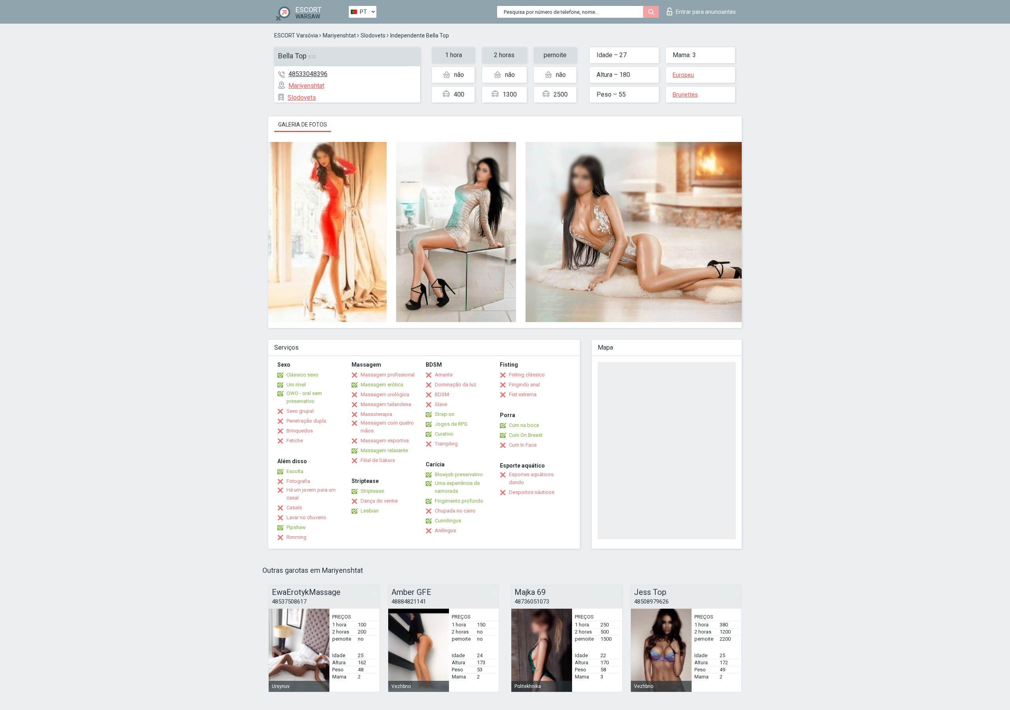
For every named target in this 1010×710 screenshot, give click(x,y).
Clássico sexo (302, 375)
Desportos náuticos (531, 492)
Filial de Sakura (378, 460)
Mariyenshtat (339, 35)
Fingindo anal (524, 385)
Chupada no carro (455, 511)
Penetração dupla (306, 421)
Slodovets (373, 35)
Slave (441, 404)
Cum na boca (524, 425)
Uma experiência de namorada (457, 487)
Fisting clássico (527, 375)
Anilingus (445, 530)
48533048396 (307, 74)
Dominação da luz (455, 385)
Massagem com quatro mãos (387, 427)
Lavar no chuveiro (306, 517)
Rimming (296, 537)
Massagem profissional (388, 375)
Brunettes (685, 94)
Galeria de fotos (302, 124)
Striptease (372, 491)
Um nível (296, 385)
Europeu (683, 74)
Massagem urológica (385, 394)
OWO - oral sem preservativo (304, 397)
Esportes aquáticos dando (531, 478)
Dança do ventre (379, 501)
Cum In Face (523, 445)
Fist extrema (523, 394)
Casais (294, 508)
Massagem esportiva (385, 441)
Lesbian (370, 511)
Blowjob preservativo (459, 474)
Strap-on (444, 414)
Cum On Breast (525, 435)
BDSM (442, 394)
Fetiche (294, 441)
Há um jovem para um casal (311, 494)
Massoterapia (376, 414)
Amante (444, 375)
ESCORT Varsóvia (296, 35)
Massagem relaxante (384, 450)
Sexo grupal (300, 411)
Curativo (444, 434)
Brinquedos (299, 431)
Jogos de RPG (451, 424)
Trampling (446, 444)
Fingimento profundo (459, 501)
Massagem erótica (382, 385)
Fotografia (298, 481)
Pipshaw (296, 527)
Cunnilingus (448, 521)
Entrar (706, 12)
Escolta (294, 471)
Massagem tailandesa (386, 404)
